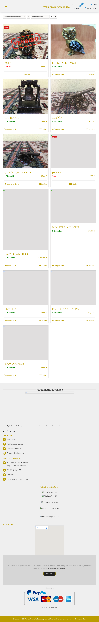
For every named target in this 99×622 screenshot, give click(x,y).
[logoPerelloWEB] (49, 496)
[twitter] (3, 431)
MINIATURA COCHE (65, 227)
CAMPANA (11, 118)
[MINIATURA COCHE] (73, 206)
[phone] (14, 431)
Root (84, 619)
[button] (72, 5)
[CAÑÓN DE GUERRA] (25, 151)
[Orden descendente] (28, 17)
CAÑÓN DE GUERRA (17, 172)
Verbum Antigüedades (56, 7)
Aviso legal (11, 439)
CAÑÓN (57, 118)
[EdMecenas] (49, 502)
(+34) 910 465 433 (14, 470)
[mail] (10, 431)
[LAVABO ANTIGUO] (25, 219)
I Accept (49, 573)
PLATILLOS (11, 309)
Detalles (27, 74)
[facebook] (7, 431)
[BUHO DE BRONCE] (73, 41)
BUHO (8, 63)
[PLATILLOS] (25, 287)
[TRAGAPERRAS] (25, 342)
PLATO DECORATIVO (66, 309)
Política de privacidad (15, 444)
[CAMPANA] (25, 96)
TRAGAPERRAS (14, 364)
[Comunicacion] (49, 508)
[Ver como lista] (55, 16)
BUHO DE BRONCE (64, 63)
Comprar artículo (60, 74)
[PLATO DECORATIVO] (73, 287)
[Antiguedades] (49, 516)
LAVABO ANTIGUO (16, 254)
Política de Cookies (14, 448)
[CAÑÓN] (73, 96)
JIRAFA (56, 172)
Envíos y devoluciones (15, 453)
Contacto (10, 475)
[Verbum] (49, 492)
